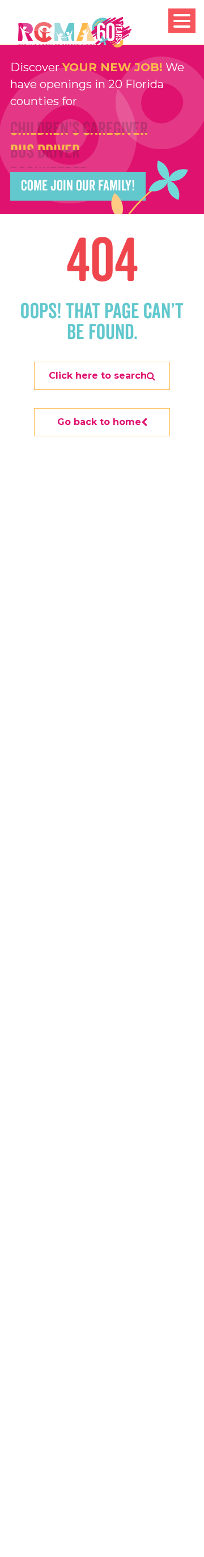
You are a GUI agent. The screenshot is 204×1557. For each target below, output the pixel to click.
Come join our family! (78, 186)
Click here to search (98, 375)
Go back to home (99, 422)
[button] (182, 20)
